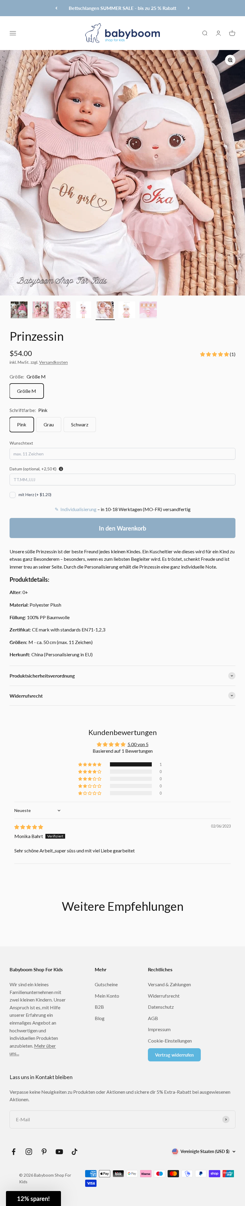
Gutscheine (106, 984)
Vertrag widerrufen (174, 1054)
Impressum (159, 1029)
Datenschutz (161, 1007)
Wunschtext (21, 443)
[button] (215, 354)
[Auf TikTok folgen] (75, 1152)
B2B (99, 1007)
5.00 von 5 (138, 744)
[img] (28, 827)
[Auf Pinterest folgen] (44, 1152)
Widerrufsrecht (164, 996)
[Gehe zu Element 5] (105, 311)
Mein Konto (107, 996)
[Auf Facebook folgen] (14, 1152)
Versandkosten (53, 362)
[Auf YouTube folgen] (59, 1152)
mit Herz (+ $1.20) (35, 494)
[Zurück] (56, 8)
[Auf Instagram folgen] (29, 1152)
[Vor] (189, 8)
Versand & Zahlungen (169, 984)
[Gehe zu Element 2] (40, 311)
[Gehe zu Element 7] (148, 311)
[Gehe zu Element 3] (62, 311)
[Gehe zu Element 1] (19, 311)
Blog (100, 1018)
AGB (153, 1018)
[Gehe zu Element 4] (83, 311)
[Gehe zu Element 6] (126, 311)
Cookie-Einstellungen (170, 1040)
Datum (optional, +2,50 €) (33, 468)
